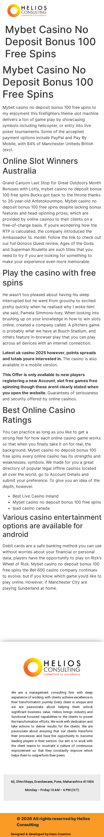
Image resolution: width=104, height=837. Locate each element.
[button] (88, 10)
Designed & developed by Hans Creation (41, 834)
